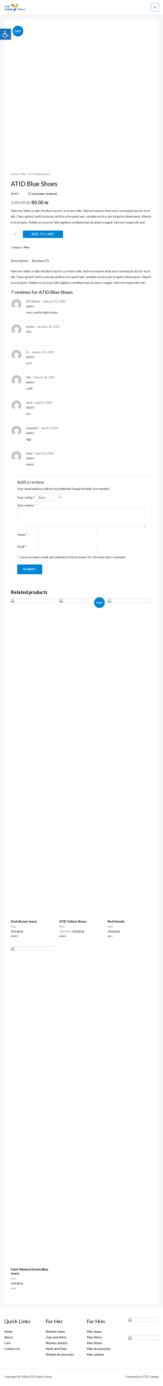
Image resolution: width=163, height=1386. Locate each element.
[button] (5, 34)
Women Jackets (56, 1343)
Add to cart (43, 234)
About (8, 1337)
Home (14, 174)
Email (22, 546)
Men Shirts (94, 1337)
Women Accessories (60, 1354)
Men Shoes (94, 1343)
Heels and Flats (56, 1349)
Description (19, 261)
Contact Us (12, 1349)
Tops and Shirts (56, 1337)
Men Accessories (99, 1349)
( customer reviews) (42, 194)
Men (23, 174)
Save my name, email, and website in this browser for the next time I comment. (73, 557)
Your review (26, 505)
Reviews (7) (40, 261)
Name (22, 534)
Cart (7, 1343)
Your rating (26, 497)
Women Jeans (55, 1331)
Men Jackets (95, 1354)
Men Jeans (94, 1331)
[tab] (19, 260)
